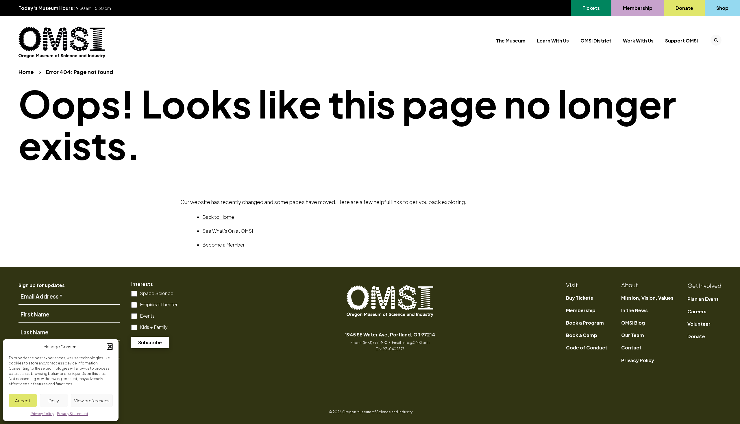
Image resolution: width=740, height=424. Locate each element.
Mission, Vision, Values (647, 298)
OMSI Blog (633, 323)
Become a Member (223, 245)
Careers (696, 311)
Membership (637, 8)
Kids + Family (154, 327)
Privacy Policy (637, 360)
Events (147, 316)
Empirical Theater (158, 304)
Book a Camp (581, 335)
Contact (631, 348)
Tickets (594, 8)
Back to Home (218, 217)
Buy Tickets (579, 298)
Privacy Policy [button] (42, 414)
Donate (684, 8)
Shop (722, 8)
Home (26, 71)
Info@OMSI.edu (416, 342)
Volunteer (699, 324)
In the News (634, 310)
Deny (54, 400)
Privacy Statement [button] (72, 414)
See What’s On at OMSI (227, 231)
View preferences (92, 400)
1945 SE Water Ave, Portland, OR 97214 (390, 335)
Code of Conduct (586, 348)
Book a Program (585, 323)
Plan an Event (703, 299)
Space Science (156, 293)
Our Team (632, 335)
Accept (22, 400)
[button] (110, 346)
